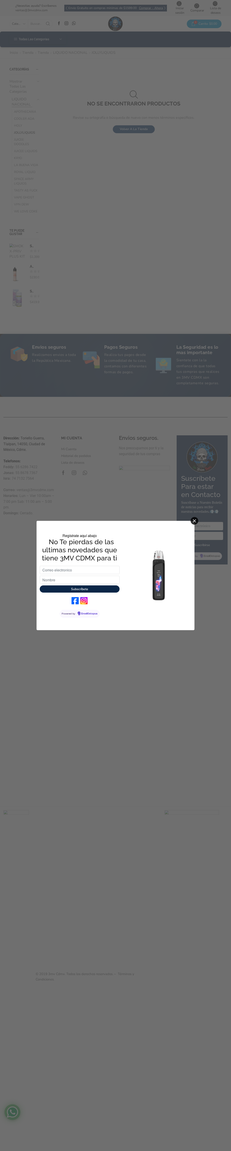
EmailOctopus (89, 614)
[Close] (194, 521)
